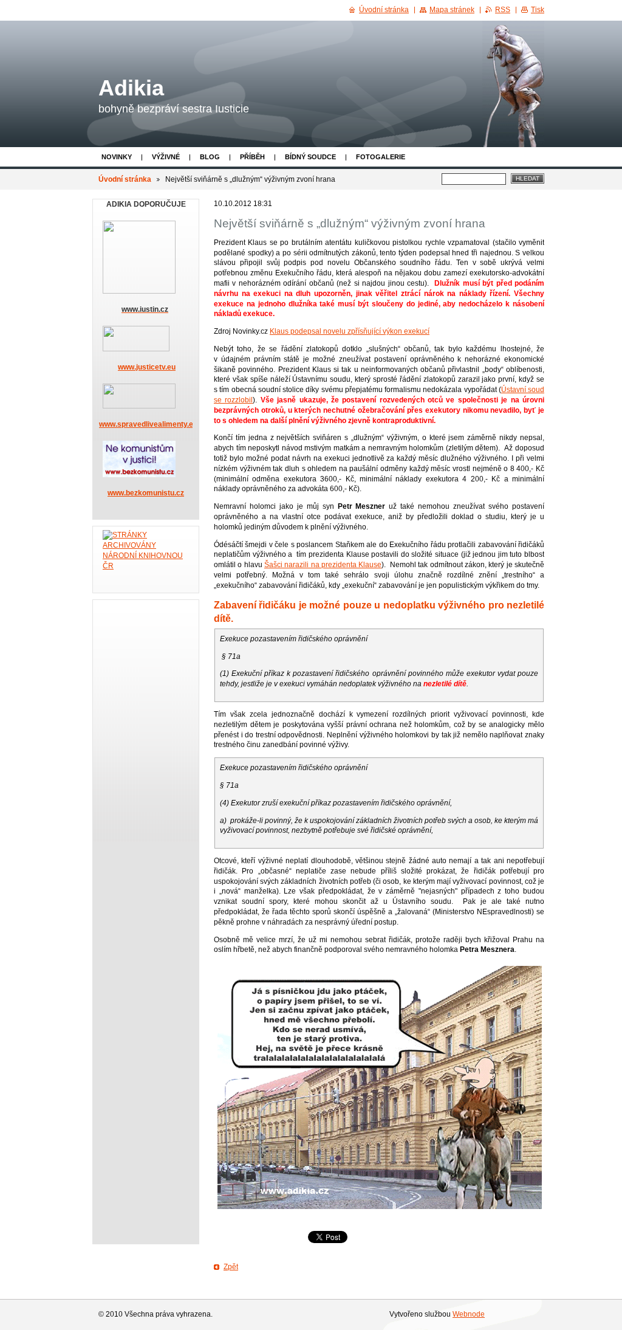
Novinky (116, 156)
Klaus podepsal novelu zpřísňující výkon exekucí (349, 331)
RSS (502, 9)
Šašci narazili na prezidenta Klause (322, 564)
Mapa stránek (451, 9)
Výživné (166, 156)
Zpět (231, 1267)
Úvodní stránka (124, 179)
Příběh (252, 156)
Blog (210, 156)
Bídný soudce (310, 156)
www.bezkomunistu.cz (146, 493)
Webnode (469, 1314)
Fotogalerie (380, 156)
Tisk (537, 9)
